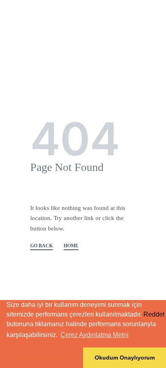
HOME (71, 246)
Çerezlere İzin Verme (41, 357)
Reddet (153, 314)
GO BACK (41, 246)
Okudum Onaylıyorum (125, 357)
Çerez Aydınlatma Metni (94, 334)
